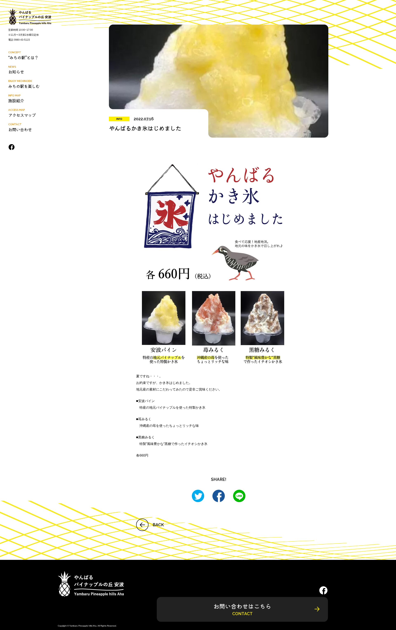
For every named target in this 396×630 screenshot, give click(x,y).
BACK (158, 524)
